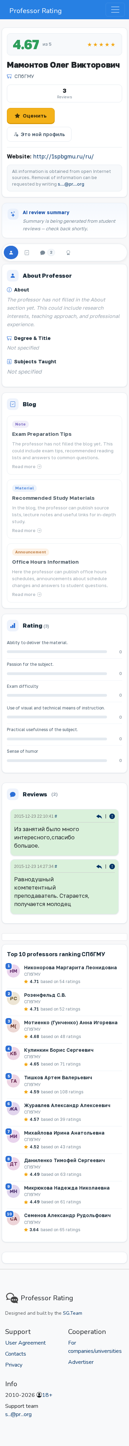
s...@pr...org (71, 184)
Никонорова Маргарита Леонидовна (70, 967)
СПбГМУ (24, 76)
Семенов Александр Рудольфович (67, 1215)
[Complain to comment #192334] (112, 866)
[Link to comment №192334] (100, 866)
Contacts (15, 1354)
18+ (47, 1395)
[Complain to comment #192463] (112, 815)
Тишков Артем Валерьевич (58, 1077)
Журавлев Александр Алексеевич (67, 1105)
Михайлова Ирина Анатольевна (64, 1133)
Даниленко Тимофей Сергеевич (64, 1160)
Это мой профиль (43, 134)
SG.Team (72, 1313)
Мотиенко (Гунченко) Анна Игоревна (71, 1022)
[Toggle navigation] (115, 9)
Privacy (13, 1365)
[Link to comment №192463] (100, 815)
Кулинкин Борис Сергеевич (59, 1050)
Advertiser (81, 1362)
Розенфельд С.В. (45, 995)
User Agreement (25, 1343)
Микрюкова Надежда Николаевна (67, 1188)
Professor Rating (35, 10)
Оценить (35, 115)
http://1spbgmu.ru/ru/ (63, 156)
